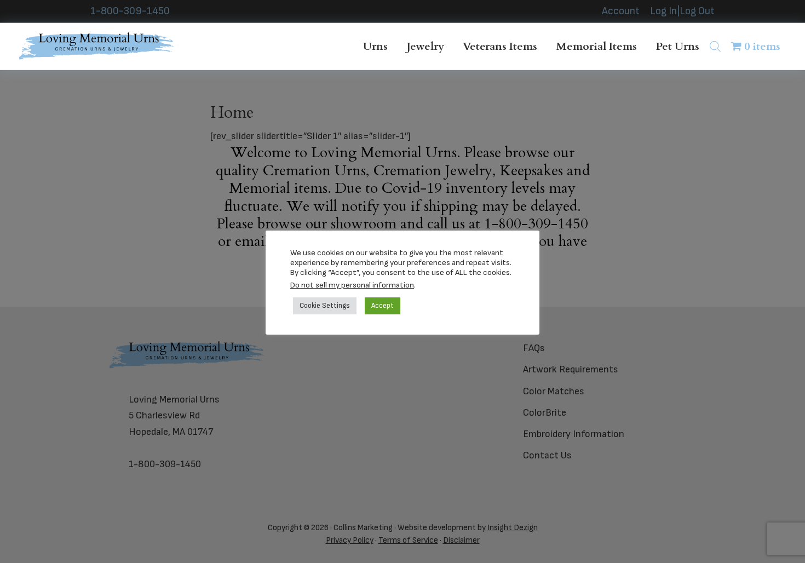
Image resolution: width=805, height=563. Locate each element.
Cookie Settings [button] (325, 305)
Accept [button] (382, 305)
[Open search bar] (715, 46)
